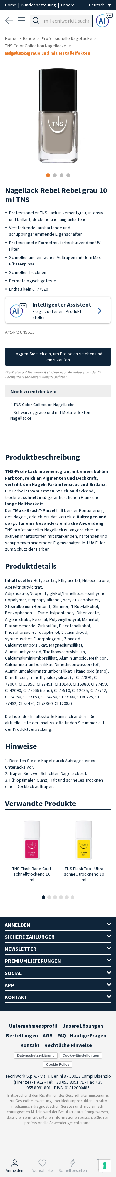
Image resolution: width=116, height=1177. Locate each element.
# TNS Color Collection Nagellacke (42, 404)
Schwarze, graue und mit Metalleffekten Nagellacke (47, 53)
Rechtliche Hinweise (68, 1045)
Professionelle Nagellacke (67, 38)
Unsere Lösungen (82, 1025)
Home (11, 5)
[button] (43, 897)
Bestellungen (22, 1035)
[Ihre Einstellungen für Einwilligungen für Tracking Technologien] (105, 1166)
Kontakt (30, 1045)
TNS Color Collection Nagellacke (35, 46)
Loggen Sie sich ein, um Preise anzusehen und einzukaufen (58, 356)
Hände (29, 38)
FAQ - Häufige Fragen (81, 1035)
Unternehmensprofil (33, 1025)
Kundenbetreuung (39, 5)
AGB (48, 1035)
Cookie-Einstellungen (81, 1055)
